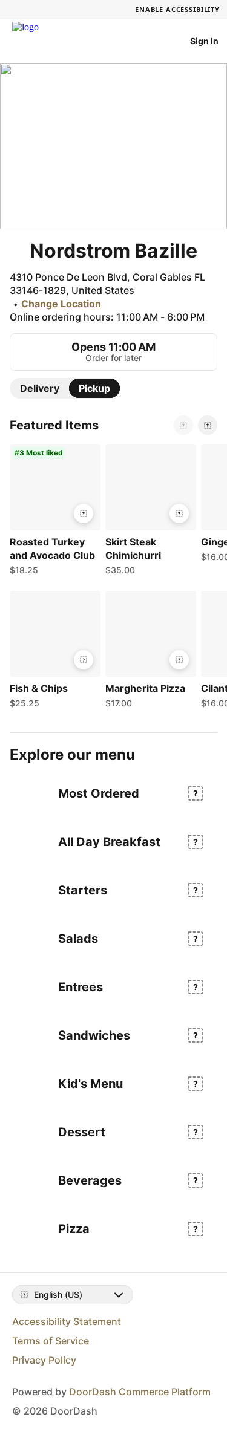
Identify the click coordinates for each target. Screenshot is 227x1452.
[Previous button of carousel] (183, 425)
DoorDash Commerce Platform (140, 1391)
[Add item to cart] (83, 513)
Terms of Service (50, 1341)
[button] (52, 513)
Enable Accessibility (177, 9)
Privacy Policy (44, 1360)
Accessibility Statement (66, 1321)
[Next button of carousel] (207, 425)
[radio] (39, 388)
